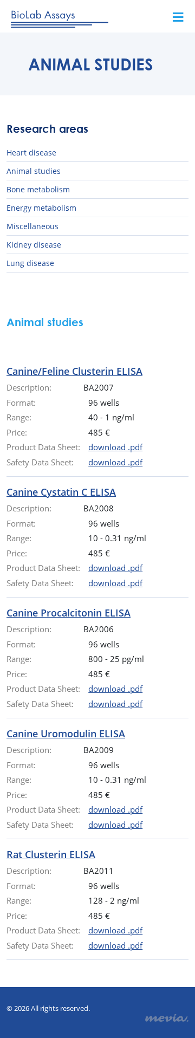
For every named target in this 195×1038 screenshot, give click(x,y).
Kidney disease (33, 244)
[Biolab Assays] (59, 17)
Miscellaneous (32, 226)
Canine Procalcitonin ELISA (68, 612)
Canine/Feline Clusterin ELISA (74, 371)
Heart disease (31, 152)
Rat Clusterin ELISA (50, 854)
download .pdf (115, 447)
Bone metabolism (38, 189)
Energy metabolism (41, 208)
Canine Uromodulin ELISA (65, 733)
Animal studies (33, 171)
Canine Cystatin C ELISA (61, 491)
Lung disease (30, 263)
